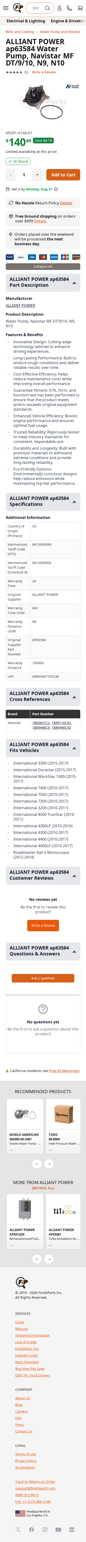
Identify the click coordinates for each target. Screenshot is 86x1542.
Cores (19, 1322)
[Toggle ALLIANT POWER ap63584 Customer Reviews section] (74, 875)
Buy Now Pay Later (30, 1368)
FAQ (18, 1418)
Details (66, 203)
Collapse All (43, 266)
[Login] (59, 8)
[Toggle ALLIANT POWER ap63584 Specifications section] (74, 501)
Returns (21, 1328)
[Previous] (37, 1164)
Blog (18, 1404)
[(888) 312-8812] (69, 8)
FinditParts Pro (27, 1348)
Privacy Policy (26, 1460)
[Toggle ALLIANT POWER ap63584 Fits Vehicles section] (74, 748)
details (40, 221)
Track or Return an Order (35, 1481)
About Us (22, 1398)
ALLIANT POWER (20, 305)
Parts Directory (27, 1362)
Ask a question (43, 978)
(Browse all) (43, 1188)
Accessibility (25, 1467)
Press (19, 1424)
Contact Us (23, 1431)
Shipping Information (32, 1335)
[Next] (49, 1164)
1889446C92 (61, 727)
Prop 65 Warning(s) (64, 1070)
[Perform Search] (47, 8)
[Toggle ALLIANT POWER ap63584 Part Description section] (74, 283)
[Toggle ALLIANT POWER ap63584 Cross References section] (74, 697)
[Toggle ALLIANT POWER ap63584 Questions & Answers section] (74, 951)
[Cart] (80, 8)
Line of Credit (26, 1342)
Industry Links (26, 1355)
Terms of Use (25, 1454)
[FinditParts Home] (18, 8)
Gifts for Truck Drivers (32, 1375)
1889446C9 (41, 727)
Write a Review (44, 72)
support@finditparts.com (35, 1488)
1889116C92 (61, 722)
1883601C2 (41, 722)
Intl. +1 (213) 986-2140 (33, 1501)
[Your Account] (59, 8)
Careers (21, 1411)
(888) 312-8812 (26, 1495)
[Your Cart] (80, 8)
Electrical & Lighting (26, 21)
